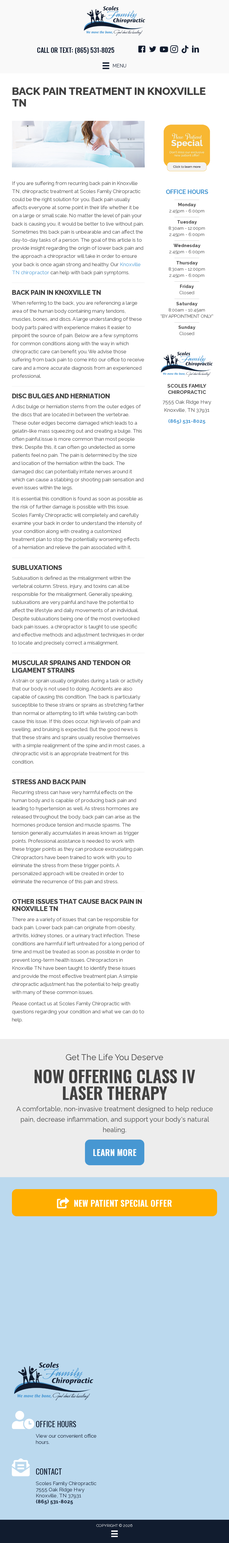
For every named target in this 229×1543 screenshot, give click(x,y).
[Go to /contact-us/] (60, 1429)
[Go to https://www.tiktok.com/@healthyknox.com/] (185, 50)
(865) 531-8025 (186, 421)
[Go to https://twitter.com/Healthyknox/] (153, 50)
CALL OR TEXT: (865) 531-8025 (75, 50)
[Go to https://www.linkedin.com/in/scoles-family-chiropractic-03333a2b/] (195, 50)
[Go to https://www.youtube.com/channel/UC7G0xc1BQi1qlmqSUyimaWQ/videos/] (163, 50)
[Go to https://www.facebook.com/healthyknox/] (142, 50)
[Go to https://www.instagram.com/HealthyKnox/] (174, 50)
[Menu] (114, 1533)
